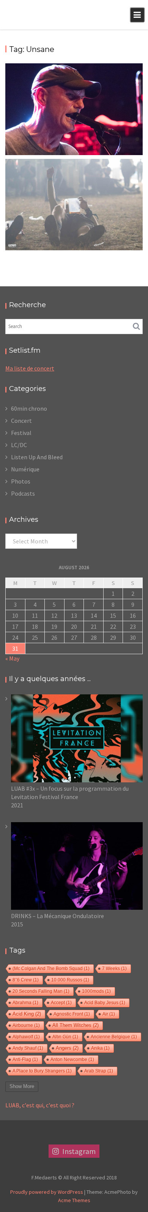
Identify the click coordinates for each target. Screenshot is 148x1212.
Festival (21, 432)
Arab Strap (98, 1071)
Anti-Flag (25, 1059)
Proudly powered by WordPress (46, 1191)
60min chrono (29, 408)
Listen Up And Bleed (37, 457)
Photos (20, 481)
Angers (67, 1048)
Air (108, 1014)
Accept (61, 1002)
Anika (100, 1048)
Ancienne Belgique (114, 1036)
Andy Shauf (28, 1048)
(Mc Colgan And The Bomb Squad (51, 968)
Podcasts (23, 493)
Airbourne (26, 1025)
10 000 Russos (70, 980)
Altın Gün (65, 1036)
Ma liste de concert (29, 368)
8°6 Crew (26, 980)
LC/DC (19, 445)
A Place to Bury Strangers (42, 1071)
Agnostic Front (72, 1014)
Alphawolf (26, 1036)
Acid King (27, 1014)
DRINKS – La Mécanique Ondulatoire (57, 916)
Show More (21, 1086)
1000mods (96, 991)
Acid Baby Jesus (104, 1002)
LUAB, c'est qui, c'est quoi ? (39, 1105)
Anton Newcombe (72, 1059)
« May (12, 658)
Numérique (25, 469)
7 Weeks (114, 968)
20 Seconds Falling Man (41, 991)
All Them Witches (75, 1025)
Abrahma (25, 1002)
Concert (21, 420)
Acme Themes (74, 1200)
